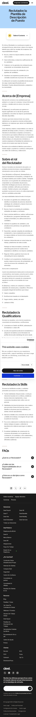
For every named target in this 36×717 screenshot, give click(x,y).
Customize (17, 375)
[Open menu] (32, 3)
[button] (18, 35)
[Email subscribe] (30, 688)
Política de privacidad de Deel (23, 693)
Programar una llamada (21, 2)
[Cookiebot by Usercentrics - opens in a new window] (26, 340)
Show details (25, 365)
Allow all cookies (18, 370)
